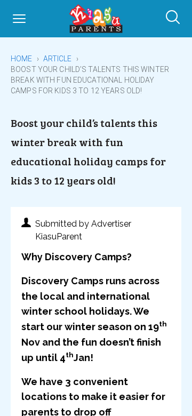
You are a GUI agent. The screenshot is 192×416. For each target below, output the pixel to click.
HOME (22, 58)
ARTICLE (57, 58)
